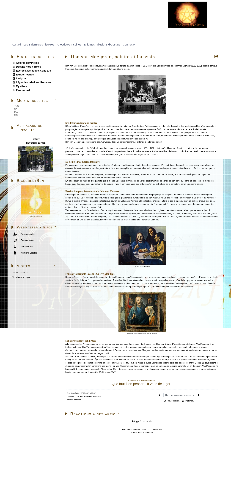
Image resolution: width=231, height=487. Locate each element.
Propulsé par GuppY (18, 473)
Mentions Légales (28, 253)
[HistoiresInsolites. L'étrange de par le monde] (187, 14)
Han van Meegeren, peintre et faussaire (114, 56)
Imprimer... (189, 401)
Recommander (27, 240)
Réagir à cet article (142, 421)
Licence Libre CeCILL (45, 477)
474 (15, 109)
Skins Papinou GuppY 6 (20, 477)
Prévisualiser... (173, 401)
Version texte (26, 246)
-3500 (16, 106)
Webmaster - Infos (37, 227)
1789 (16, 115)
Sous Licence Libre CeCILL (58, 473)
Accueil (29, 443)
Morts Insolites (37, 100)
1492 (16, 112)
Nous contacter (27, 234)
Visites (37, 266)
